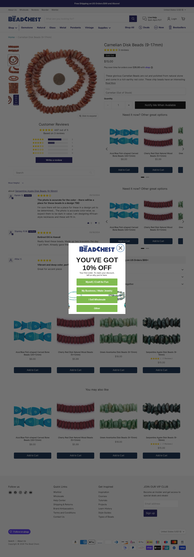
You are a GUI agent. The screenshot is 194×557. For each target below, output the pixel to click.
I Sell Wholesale (97, 299)
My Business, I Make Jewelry (97, 291)
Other (97, 308)
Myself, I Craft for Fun (97, 282)
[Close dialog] (120, 248)
